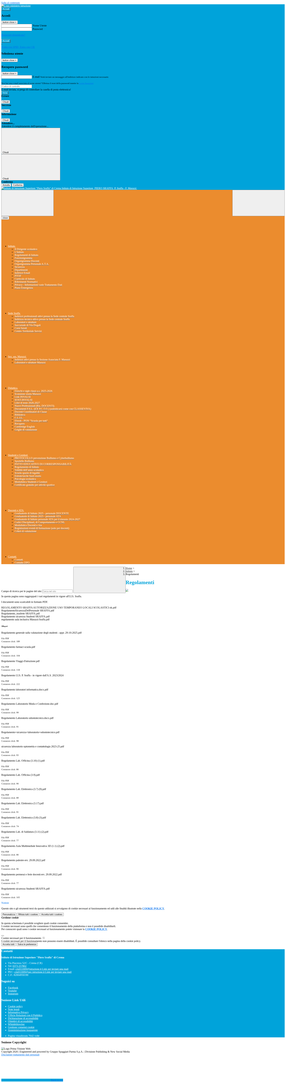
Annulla (6, 185)
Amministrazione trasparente (23, 1030)
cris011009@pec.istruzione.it (43, 972)
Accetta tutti (51, 914)
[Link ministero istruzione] (16, 5)
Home (129, 568)
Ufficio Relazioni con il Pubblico (25, 1015)
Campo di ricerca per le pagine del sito (21, 591)
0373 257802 (19, 966)
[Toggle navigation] (27, 203)
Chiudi (6, 102)
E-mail (36, 76)
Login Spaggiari (86, 83)
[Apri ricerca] (258, 203)
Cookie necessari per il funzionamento (21, 938)
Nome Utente (40, 25)
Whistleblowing (16, 1024)
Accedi (6, 9)
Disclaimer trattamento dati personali (20, 1054)
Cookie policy (15, 1006)
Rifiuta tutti (28, 914)
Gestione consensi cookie (21, 1027)
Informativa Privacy (18, 1012)
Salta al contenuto (10, 2)
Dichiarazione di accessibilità (23, 1018)
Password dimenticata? (13, 35)
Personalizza (9, 914)
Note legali (13, 1009)
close (5, 218)
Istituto (129, 571)
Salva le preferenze (27, 944)
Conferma (17, 185)
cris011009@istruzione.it (41, 969)
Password (38, 29)
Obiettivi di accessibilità (20, 1021)
